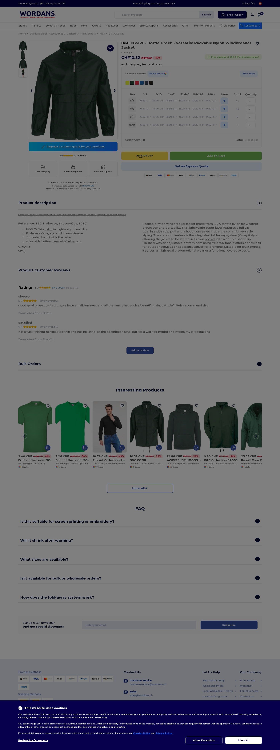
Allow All (243, 740)
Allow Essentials (204, 740)
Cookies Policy (141, 733)
